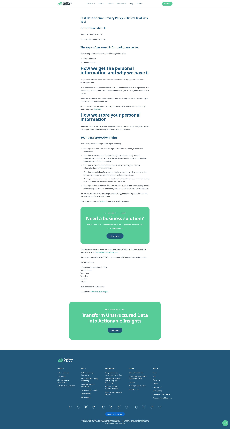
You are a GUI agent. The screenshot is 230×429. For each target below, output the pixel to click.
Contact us (115, 236)
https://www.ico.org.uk (99, 292)
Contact (167, 4)
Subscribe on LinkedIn (115, 414)
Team (155, 373)
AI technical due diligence (66, 386)
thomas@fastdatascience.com (106, 252)
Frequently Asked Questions (162, 398)
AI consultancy (86, 394)
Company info (157, 387)
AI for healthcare (63, 373)
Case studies (121, 4)
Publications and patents (161, 394)
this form (97, 109)
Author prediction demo (137, 386)
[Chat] (225, 423)
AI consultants (86, 397)
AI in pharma (62, 376)
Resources (156, 380)
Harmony (132, 382)
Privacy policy (157, 391)
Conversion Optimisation (89, 390)
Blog (131, 4)
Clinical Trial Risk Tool (136, 373)
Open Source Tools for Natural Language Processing (112, 381)
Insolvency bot (134, 389)
